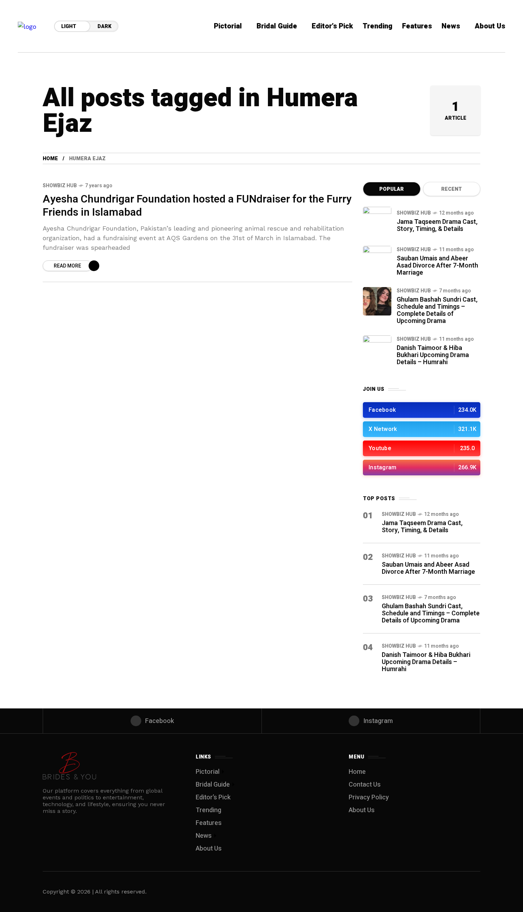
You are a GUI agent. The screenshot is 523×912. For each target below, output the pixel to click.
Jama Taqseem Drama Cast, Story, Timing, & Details (437, 225)
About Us (209, 848)
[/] (421, 410)
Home (50, 158)
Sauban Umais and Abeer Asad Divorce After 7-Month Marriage (437, 265)
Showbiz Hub (60, 185)
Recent (451, 189)
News (204, 836)
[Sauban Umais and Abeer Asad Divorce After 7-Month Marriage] (377, 260)
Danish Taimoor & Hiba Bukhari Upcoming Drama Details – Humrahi (433, 355)
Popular (391, 189)
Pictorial (208, 772)
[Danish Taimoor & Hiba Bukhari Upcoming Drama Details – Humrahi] (377, 349)
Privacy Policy (369, 797)
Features (209, 823)
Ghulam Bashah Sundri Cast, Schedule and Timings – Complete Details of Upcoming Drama (437, 310)
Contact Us (365, 784)
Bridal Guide (213, 784)
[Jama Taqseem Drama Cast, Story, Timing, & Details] (377, 221)
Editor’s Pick (213, 797)
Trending (208, 810)
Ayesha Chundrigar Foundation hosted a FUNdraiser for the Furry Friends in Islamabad (197, 205)
